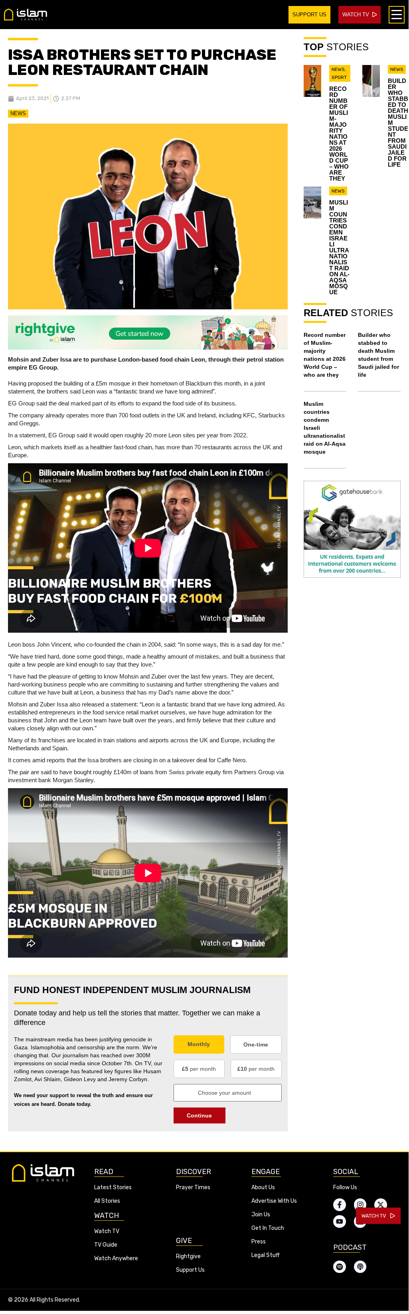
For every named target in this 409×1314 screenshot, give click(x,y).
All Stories (107, 1201)
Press (258, 1241)
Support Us (190, 1270)
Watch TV (106, 1231)
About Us (263, 1187)
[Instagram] (360, 1204)
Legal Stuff (265, 1255)
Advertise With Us (274, 1201)
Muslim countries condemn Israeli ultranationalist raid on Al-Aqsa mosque (339, 247)
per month (199, 1069)
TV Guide (105, 1244)
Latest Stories (113, 1187)
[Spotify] (339, 1267)
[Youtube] (339, 1221)
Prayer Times (193, 1187)
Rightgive (188, 1256)
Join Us (260, 1214)
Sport (339, 77)
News (18, 113)
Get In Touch (267, 1228)
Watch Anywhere (116, 1258)
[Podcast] (360, 1267)
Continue (199, 1115)
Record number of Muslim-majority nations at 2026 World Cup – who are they (339, 133)
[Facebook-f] (339, 1204)
